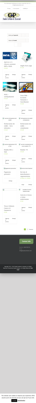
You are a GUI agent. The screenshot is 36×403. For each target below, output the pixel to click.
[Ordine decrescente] (27, 35)
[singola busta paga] (26, 57)
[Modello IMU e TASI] (10, 145)
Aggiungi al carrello (7, 76)
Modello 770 (24, 150)
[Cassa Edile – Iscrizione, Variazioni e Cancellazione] (26, 87)
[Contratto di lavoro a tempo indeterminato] (26, 190)
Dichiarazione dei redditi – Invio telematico (9, 126)
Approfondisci (21, 400)
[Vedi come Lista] (19, 44)
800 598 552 (27, 247)
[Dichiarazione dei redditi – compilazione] (26, 119)
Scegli (22, 184)
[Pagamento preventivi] (10, 168)
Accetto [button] (14, 400)
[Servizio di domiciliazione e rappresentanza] (26, 168)
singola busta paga (26, 66)
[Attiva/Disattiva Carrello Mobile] (29, 13)
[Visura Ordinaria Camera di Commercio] (10, 196)
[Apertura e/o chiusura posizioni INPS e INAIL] (10, 55)
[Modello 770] (26, 145)
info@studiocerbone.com (18, 5)
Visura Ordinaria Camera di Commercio (9, 208)
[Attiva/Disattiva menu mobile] (32, 13)
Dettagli (14, 74)
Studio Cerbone (16, 268)
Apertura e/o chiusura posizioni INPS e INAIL (10, 64)
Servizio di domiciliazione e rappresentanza (25, 174)
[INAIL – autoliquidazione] (10, 87)
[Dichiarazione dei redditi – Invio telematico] (10, 119)
